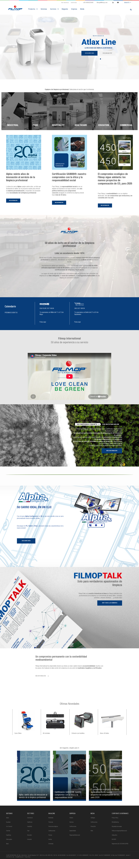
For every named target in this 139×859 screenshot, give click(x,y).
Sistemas (9, 813)
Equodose (8, 822)
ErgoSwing (8, 835)
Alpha (7, 818)
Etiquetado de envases (117, 826)
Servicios (71, 822)
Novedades (50, 818)
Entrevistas (50, 844)
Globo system (9, 839)
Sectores (53, 9)
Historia (71, 818)
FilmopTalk (93, 826)
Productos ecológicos (53, 826)
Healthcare (29, 822)
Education (29, 835)
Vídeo (92, 831)
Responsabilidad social (75, 835)
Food (28, 831)
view (34, 776)
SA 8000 (114, 839)
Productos (32, 9)
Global (126, 3)
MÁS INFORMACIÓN (111, 450)
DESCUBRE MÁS (98, 60)
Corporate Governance (120, 813)
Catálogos (93, 818)
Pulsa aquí (43, 322)
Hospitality (29, 826)
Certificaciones (51, 831)
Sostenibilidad (73, 831)
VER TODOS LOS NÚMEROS (109, 603)
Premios (50, 835)
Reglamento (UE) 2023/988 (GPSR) (120, 844)
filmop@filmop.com (102, 3)
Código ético (114, 835)
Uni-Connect (9, 826)
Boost (7, 844)
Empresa (72, 813)
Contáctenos (74, 2)
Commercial (30, 818)
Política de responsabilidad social (119, 831)
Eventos (50, 839)
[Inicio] (15, 8)
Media (93, 813)
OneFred (8, 831)
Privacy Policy (115, 818)
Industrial (29, 839)
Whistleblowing (115, 822)
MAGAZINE (51, 813)
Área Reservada (65, 2)
